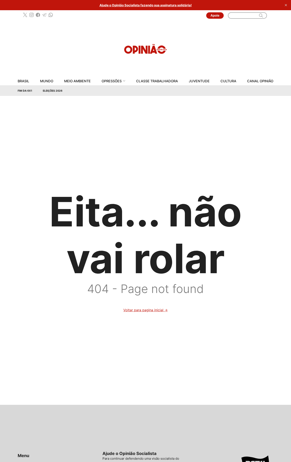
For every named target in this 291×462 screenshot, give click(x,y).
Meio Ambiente (77, 81)
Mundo (46, 81)
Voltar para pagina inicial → (145, 310)
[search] (261, 15)
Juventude (199, 81)
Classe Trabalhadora (157, 81)
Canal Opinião (260, 81)
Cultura (228, 81)
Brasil (23, 81)
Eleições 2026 (52, 90)
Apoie (214, 15)
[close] (285, 5)
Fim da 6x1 (25, 90)
